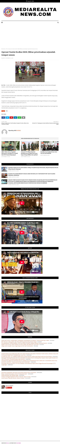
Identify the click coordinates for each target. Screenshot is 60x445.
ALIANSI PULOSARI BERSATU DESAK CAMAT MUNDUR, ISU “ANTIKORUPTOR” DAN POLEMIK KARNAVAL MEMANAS (31, 174)
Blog (8, 443)
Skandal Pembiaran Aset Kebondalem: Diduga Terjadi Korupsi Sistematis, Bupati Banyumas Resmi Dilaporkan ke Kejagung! (33, 168)
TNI (6, 48)
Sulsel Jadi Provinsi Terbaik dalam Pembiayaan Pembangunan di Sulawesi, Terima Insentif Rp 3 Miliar (25, 340)
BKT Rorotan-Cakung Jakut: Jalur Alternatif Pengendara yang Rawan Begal (18, 341)
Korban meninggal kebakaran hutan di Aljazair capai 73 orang (15, 376)
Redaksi (18, 130)
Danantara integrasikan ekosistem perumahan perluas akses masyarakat (18, 372)
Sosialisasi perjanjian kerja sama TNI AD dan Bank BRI (48, 152)
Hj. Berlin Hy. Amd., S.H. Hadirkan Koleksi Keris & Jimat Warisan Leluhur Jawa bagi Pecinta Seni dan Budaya (26, 356)
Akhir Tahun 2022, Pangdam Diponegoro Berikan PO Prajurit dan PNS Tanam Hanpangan (9, 153)
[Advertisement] (30, 37)
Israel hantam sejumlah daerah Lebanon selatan (12, 378)
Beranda (3, 48)
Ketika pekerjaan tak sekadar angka (9, 375)
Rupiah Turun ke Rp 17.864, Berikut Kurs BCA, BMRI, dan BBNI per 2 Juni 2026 (20, 344)
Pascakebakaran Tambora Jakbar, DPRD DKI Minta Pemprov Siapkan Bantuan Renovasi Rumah (24, 343)
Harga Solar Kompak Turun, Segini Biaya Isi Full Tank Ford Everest (17, 346)
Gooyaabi (18, 443)
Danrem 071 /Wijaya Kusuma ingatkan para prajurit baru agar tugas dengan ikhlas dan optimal (29, 153)
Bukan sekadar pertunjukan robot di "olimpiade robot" (14, 374)
